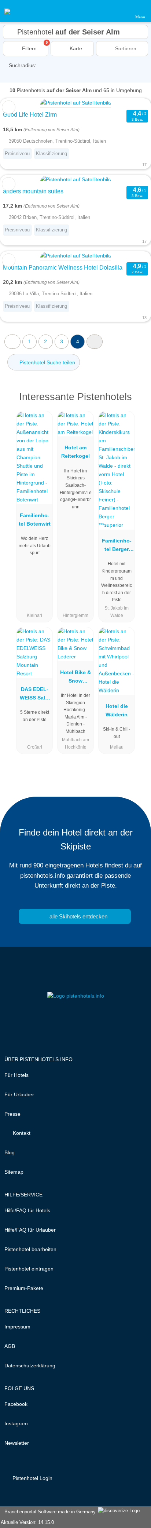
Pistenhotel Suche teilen (46, 362)
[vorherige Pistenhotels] (12, 342)
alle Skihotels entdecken (77, 916)
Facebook (15, 1404)
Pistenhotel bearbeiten (30, 1249)
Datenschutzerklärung (29, 1365)
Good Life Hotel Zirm (30, 115)
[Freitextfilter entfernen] (117, 10)
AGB (9, 1346)
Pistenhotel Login (31, 1478)
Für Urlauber (19, 1094)
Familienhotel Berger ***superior (117, 546)
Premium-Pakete (23, 1288)
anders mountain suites (33, 191)
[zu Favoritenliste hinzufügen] (8, 107)
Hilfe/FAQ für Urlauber (30, 1230)
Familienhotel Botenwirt (35, 519)
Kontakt (20, 1133)
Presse (12, 1114)
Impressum (17, 1327)
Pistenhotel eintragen (29, 1269)
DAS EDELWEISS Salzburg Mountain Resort (34, 695)
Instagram (16, 1423)
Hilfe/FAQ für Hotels (27, 1210)
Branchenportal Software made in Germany (48, 1511)
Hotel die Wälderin (117, 710)
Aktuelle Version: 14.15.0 (27, 1522)
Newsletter (16, 1443)
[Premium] (136, 403)
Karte (75, 48)
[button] (94, 342)
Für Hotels (16, 1075)
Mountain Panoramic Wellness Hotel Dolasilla (62, 267)
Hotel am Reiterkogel (75, 452)
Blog (9, 1152)
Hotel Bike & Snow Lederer (75, 678)
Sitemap (13, 1172)
